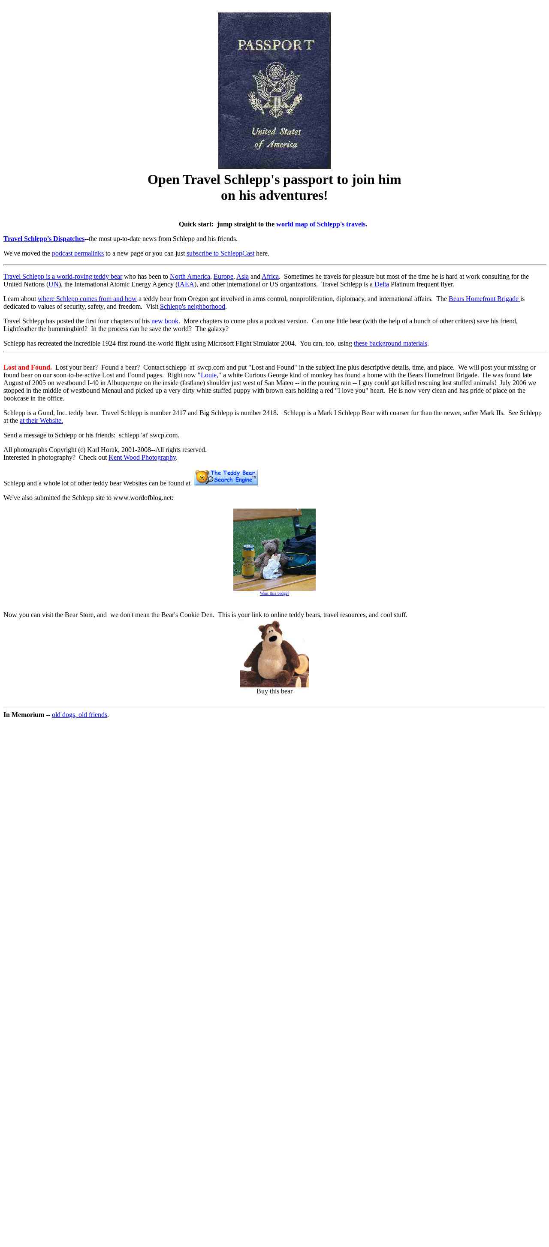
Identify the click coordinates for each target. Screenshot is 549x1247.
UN (53, 284)
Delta (381, 284)
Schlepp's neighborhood (192, 306)
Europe (223, 276)
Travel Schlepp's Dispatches (43, 238)
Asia (242, 276)
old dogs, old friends (79, 714)
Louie (209, 375)
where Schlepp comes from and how (87, 298)
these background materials (390, 343)
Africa (270, 276)
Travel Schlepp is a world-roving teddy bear (62, 276)
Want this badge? (274, 593)
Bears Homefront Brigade (484, 298)
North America (190, 276)
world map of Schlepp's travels (320, 224)
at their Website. (41, 420)
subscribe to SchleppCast (220, 253)
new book (164, 321)
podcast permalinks (78, 253)
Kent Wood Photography (142, 457)
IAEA (186, 284)
